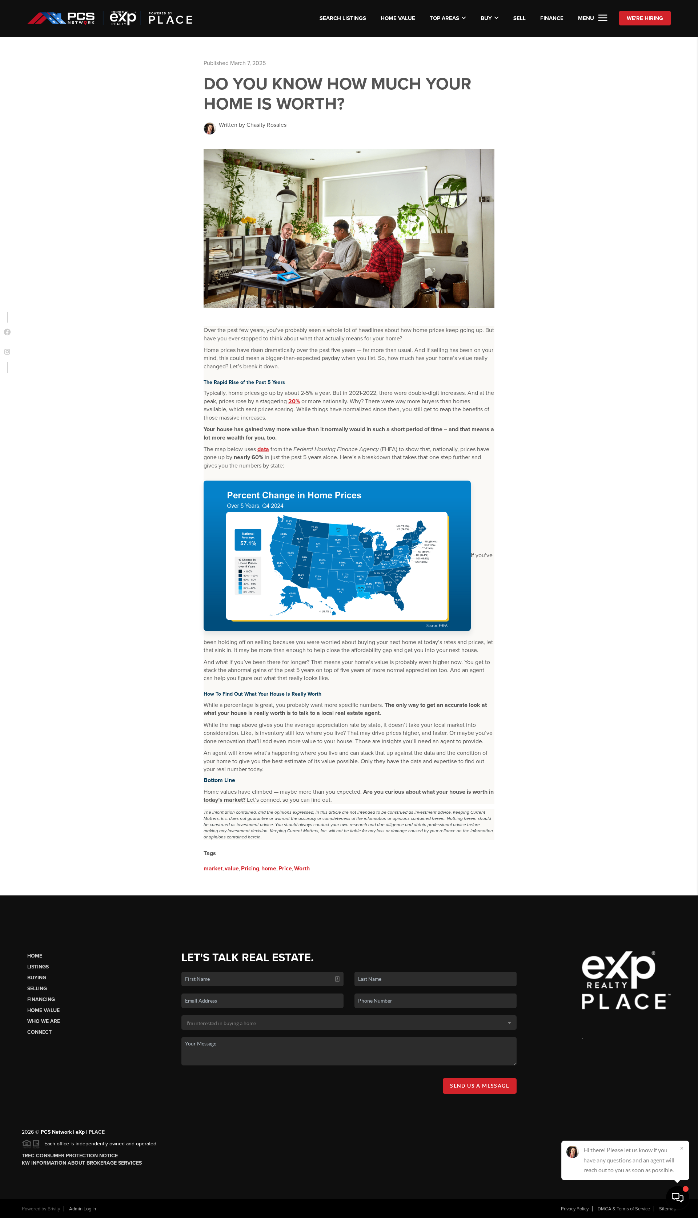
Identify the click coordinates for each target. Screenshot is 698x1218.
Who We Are (43, 1021)
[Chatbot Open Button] (677, 1197)
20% (294, 401)
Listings (38, 967)
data (263, 449)
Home (34, 956)
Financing (41, 999)
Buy (486, 18)
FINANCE (551, 18)
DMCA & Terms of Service (624, 1209)
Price (285, 868)
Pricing (250, 868)
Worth (302, 868)
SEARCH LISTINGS (343, 18)
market (213, 868)
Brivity (54, 1209)
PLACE (97, 1132)
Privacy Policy (575, 1209)
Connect (39, 1032)
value (232, 868)
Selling (37, 989)
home (268, 868)
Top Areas (444, 18)
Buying (36, 978)
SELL (519, 18)
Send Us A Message (479, 1086)
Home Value (398, 18)
